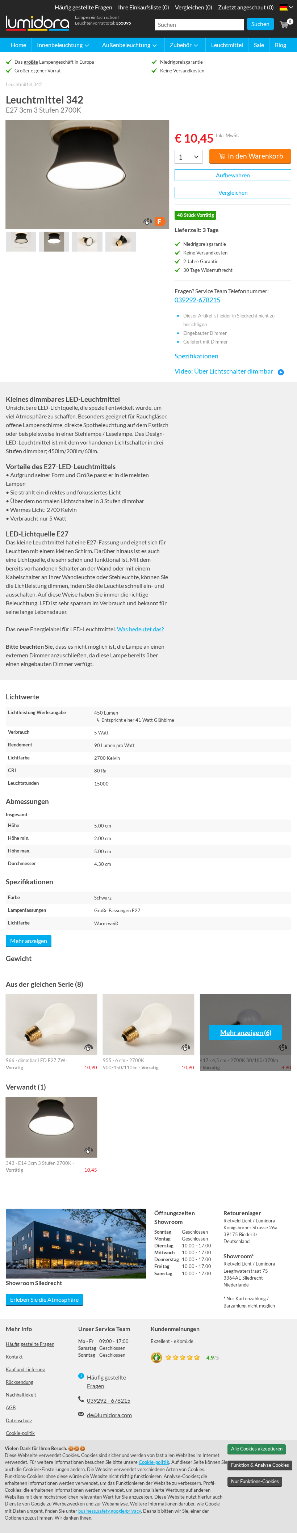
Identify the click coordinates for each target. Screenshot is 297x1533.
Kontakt (14, 1357)
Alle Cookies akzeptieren (257, 1449)
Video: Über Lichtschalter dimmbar (224, 371)
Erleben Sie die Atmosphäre (44, 1299)
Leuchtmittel (227, 44)
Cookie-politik (20, 1433)
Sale (259, 44)
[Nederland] (284, 7)
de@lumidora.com (109, 1414)
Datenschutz (19, 1420)
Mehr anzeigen (28, 940)
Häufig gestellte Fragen (30, 1344)
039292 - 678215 (108, 1400)
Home (18, 44)
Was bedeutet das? (140, 629)
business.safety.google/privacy (109, 1511)
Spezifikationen (196, 356)
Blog (280, 44)
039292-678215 (197, 300)
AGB (11, 1407)
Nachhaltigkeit (21, 1395)
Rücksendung (19, 1382)
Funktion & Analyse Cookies (260, 1465)
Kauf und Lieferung (25, 1369)
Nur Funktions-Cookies (255, 1481)
